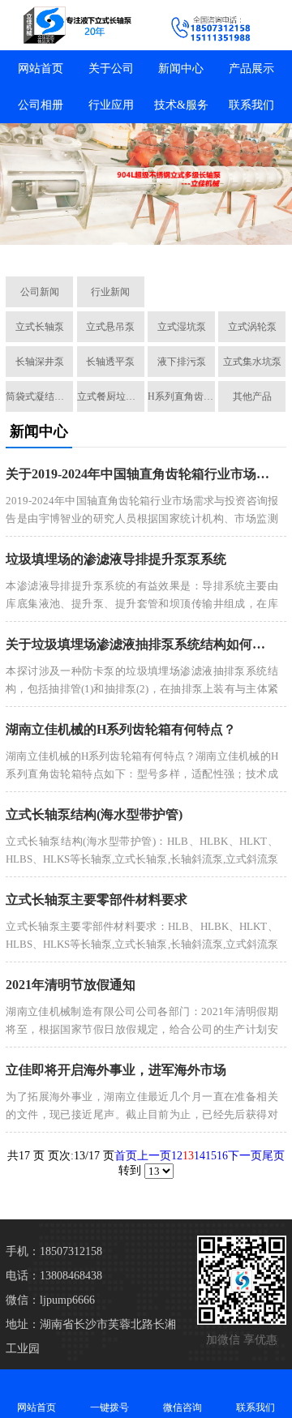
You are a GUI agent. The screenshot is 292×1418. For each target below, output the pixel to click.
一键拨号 (109, 1407)
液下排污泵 (181, 361)
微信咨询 (182, 1407)
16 (222, 1156)
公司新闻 (39, 292)
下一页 (245, 1156)
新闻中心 (181, 68)
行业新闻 (110, 292)
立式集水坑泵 (252, 361)
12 (176, 1156)
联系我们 (251, 105)
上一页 (154, 1156)
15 (211, 1156)
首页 (125, 1156)
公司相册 (40, 105)
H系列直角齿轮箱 (181, 396)
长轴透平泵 (110, 361)
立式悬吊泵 (110, 326)
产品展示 (251, 68)
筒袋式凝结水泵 (39, 396)
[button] (63, 245)
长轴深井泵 (39, 361)
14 (199, 1156)
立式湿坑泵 (181, 326)
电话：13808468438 (54, 1276)
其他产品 (252, 396)
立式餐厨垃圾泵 (110, 396)
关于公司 (111, 68)
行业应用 (111, 105)
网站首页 (40, 68)
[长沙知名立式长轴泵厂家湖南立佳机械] (73, 25)
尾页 (273, 1156)
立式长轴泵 (39, 326)
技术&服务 (181, 105)
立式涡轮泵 (252, 326)
